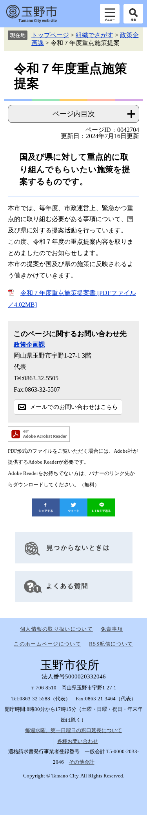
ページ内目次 (74, 114)
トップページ (50, 35)
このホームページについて (47, 644)
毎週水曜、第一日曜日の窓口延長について (73, 730)
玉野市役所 (31, 13)
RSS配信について (111, 644)
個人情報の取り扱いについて (56, 629)
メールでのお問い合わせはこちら (74, 407)
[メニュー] (110, 13)
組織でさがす (94, 35)
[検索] (133, 13)
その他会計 (81, 762)
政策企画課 (29, 344)
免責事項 (112, 629)
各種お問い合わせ (77, 741)
